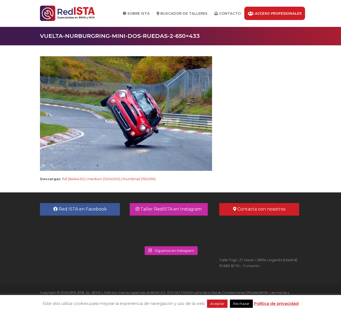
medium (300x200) (103, 179)
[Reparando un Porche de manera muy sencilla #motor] (190, 230)
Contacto (251, 266)
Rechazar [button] (241, 303)
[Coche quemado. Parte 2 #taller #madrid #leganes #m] (150, 230)
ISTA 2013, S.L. (79, 292)
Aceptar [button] (217, 303)
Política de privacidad (276, 303)
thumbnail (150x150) (139, 179)
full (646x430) (73, 179)
